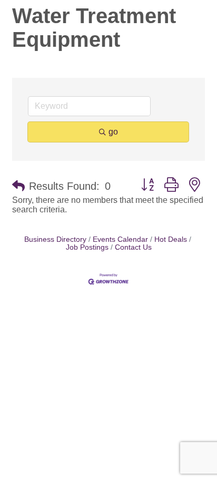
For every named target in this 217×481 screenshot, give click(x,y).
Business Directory (55, 239)
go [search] (113, 131)
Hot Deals (170, 239)
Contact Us (133, 247)
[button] (18, 186)
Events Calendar (120, 239)
